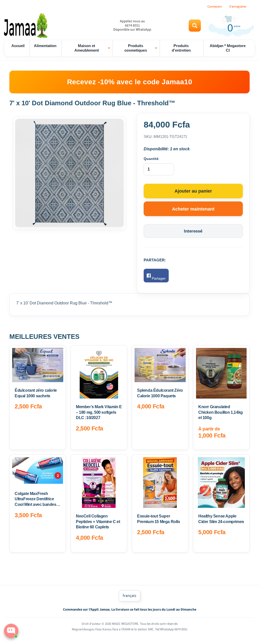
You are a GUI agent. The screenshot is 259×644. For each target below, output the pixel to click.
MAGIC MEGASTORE (125, 623)
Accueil (18, 46)
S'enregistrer (238, 6)
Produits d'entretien (181, 48)
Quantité (151, 159)
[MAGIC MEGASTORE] (27, 25)
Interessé (193, 231)
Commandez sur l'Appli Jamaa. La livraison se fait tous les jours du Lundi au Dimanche (129, 609)
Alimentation (45, 46)
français (129, 595)
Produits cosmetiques (141, 48)
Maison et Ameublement (93, 48)
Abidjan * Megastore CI (228, 48)
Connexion (214, 6)
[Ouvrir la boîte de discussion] (11, 631)
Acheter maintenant (193, 209)
